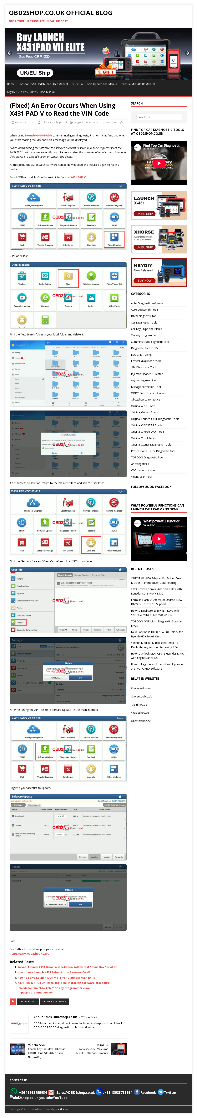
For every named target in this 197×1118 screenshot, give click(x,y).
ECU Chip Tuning (141, 354)
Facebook (148, 1092)
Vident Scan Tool (141, 476)
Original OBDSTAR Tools (146, 425)
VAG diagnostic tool (143, 470)
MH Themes (62, 1109)
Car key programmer (144, 335)
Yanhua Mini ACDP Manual (138, 84)
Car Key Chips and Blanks (147, 329)
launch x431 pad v (54, 1001)
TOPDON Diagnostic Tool (147, 457)
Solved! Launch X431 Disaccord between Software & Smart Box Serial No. (68, 967)
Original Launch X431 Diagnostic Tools (96, 122)
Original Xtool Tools (143, 438)
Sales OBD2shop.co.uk (54, 122)
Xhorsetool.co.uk (141, 696)
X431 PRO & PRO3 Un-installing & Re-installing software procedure (64, 983)
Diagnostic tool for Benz (146, 348)
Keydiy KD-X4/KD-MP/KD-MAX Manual (31, 92)
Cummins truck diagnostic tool (150, 342)
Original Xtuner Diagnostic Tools (151, 444)
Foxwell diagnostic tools (146, 361)
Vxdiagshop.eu (140, 712)
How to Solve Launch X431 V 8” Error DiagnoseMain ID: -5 (56, 977)
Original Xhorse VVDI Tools (147, 431)
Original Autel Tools (143, 406)
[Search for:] (159, 117)
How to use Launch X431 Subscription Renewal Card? (54, 972)
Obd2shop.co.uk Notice (145, 399)
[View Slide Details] (98, 54)
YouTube (60, 1097)
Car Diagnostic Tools (144, 322)
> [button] (187, 53)
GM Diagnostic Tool (143, 367)
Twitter (170, 1092)
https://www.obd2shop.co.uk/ (29, 953)
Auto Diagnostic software (147, 303)
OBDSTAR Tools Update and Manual (95, 84)
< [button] (10, 53)
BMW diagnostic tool (144, 316)
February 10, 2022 (25, 122)
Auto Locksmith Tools (145, 309)
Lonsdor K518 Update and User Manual (43, 84)
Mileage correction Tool (146, 387)
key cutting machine (143, 380)
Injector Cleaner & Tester (147, 374)
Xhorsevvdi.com (141, 688)
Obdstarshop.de (141, 721)
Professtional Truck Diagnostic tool (153, 451)
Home (11, 84)
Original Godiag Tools (144, 412)
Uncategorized (140, 464)
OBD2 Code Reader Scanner (148, 393)
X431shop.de (139, 704)
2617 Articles (89, 1017)
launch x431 (28, 1001)
